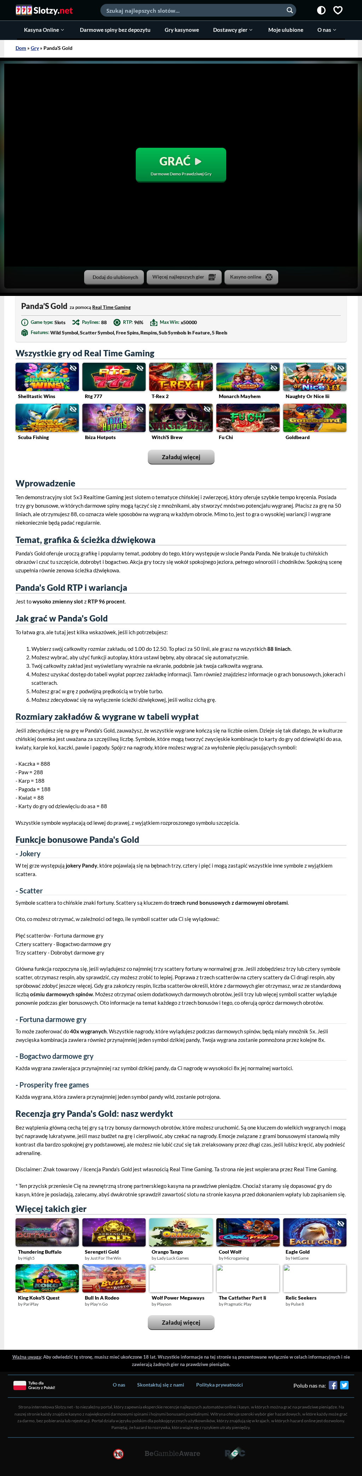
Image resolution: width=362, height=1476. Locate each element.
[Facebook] (333, 1387)
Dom (21, 48)
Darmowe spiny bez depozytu (115, 30)
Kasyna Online (41, 30)
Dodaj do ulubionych (115, 277)
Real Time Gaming (111, 307)
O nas (324, 30)
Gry (35, 48)
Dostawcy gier (230, 30)
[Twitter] (344, 1387)
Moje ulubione (285, 30)
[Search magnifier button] (290, 10)
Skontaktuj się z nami (160, 1385)
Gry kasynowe (182, 30)
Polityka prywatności (219, 1385)
